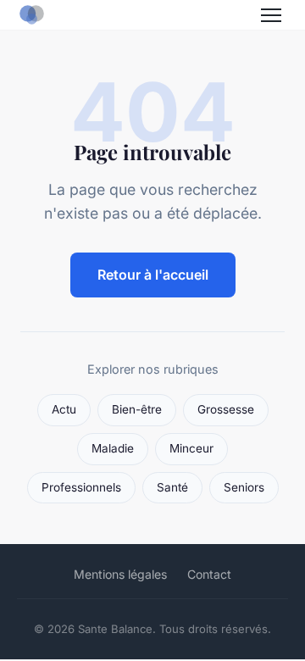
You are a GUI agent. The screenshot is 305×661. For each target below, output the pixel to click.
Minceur (191, 448)
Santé (172, 487)
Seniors (244, 487)
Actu (64, 409)
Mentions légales (120, 574)
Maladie (113, 448)
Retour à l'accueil (152, 274)
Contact (209, 574)
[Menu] (271, 15)
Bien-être (137, 409)
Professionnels (81, 487)
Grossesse (225, 409)
